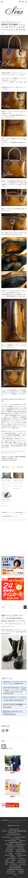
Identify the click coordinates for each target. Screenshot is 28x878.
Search (25, 1)
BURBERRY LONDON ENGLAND (15, 846)
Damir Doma (20, 848)
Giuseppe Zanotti (21, 855)
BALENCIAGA (22, 840)
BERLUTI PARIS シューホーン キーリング (6, 501)
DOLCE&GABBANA (20, 849)
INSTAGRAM (19, 1)
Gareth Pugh (18, 853)
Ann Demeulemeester (10, 840)
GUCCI (19, 857)
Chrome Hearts (11, 848)
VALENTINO (21, 871)
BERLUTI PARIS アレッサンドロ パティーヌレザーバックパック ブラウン (18, 483)
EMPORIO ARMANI (21, 851)
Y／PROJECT (21, 873)
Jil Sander (21, 858)
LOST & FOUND (22, 860)
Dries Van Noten (9, 851)
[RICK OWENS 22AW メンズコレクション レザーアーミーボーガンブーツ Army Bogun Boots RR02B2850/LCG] (14, 669)
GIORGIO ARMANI (9, 855)
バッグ (17, 514)
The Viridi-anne (11, 871)
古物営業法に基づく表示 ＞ (14, 825)
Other (15, 875)
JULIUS (7, 860)
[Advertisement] (14, 538)
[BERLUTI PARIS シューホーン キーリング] (6, 495)
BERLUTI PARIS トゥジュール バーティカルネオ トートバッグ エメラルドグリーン (6, 484)
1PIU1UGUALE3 (6, 837)
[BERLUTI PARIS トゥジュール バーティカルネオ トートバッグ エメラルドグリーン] (6, 476)
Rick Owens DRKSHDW (15, 866)
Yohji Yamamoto (11, 873)
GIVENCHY (12, 857)
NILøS (6, 864)
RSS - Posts (9, 748)
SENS (2, 22)
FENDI (10, 853)
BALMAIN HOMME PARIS (15, 842)
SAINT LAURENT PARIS (15, 867)
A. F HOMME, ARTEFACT (19, 837)
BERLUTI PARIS (17, 22)
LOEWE (13, 860)
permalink (15, 516)
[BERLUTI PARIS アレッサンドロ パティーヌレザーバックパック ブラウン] (18, 476)
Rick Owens (23, 864)
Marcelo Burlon (21, 862)
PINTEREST (22, 1)
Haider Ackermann (11, 858)
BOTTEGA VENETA (20, 844)
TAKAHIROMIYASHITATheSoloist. (15, 869)
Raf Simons (14, 864)
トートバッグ (11, 514)
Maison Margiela (9, 862)
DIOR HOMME (9, 849)
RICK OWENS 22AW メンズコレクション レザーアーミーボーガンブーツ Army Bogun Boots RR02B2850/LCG (14, 632)
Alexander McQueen (15, 839)
